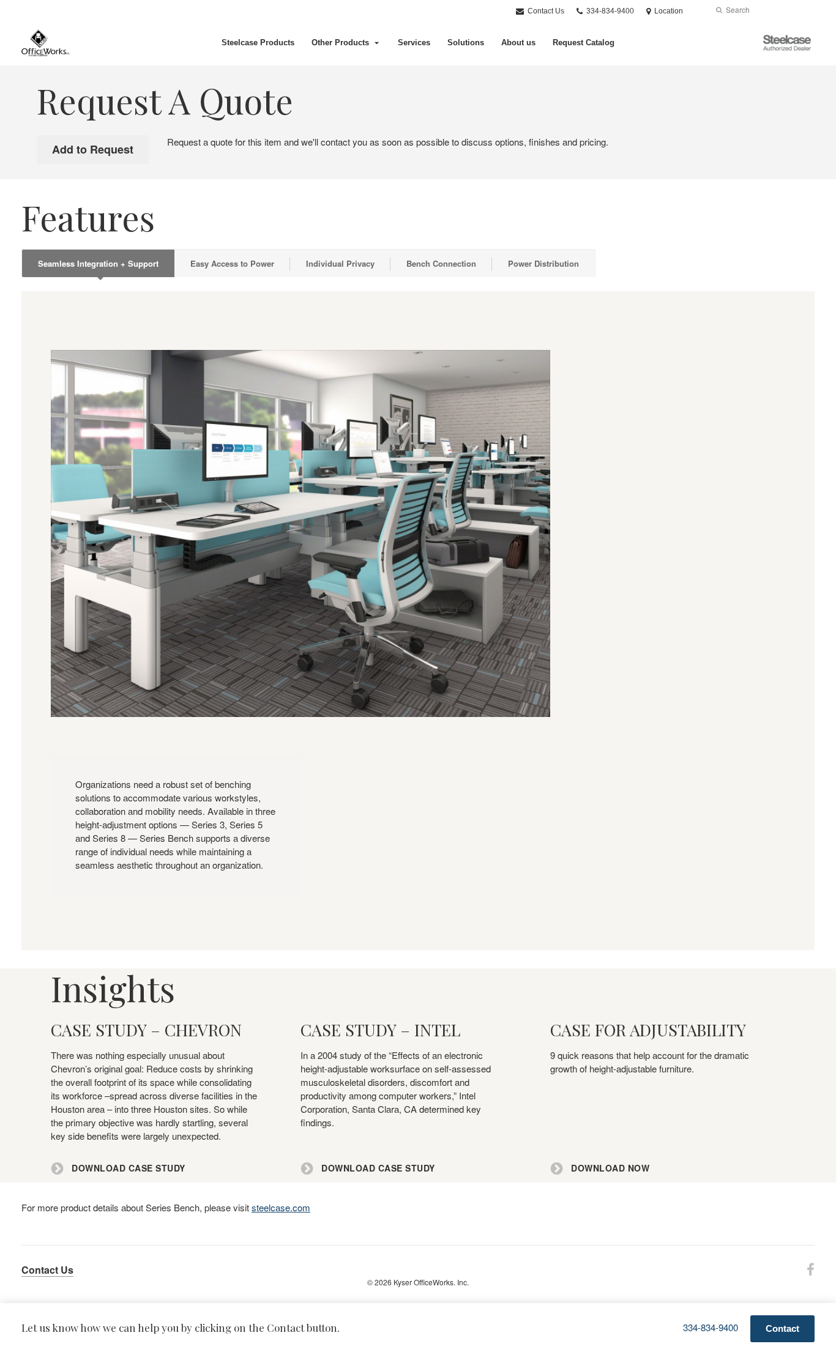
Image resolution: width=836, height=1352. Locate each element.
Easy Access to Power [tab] (232, 263)
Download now (609, 1168)
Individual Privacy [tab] (340, 263)
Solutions (465, 42)
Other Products (340, 42)
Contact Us (545, 11)
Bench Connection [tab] (441, 263)
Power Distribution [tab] (543, 263)
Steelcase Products (258, 42)
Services (414, 42)
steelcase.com (281, 1207)
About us (518, 42)
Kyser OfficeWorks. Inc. (431, 1282)
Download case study (127, 1168)
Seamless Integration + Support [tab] (98, 263)
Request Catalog (583, 42)
